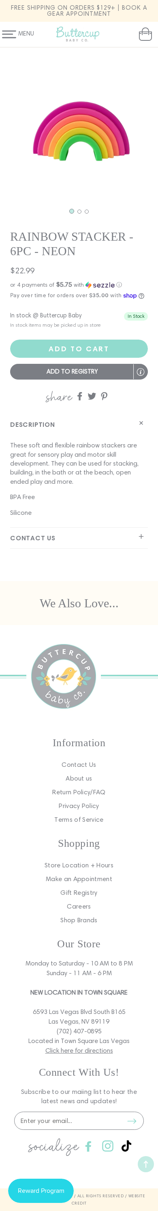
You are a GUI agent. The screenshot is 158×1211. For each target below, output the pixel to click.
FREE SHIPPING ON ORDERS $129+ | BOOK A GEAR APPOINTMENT (79, 10)
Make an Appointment (79, 879)
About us (79, 778)
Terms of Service (78, 819)
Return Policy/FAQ (78, 792)
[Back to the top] (146, 1164)
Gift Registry (78, 892)
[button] (144, 34)
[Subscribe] (132, 1121)
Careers (79, 906)
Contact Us (79, 764)
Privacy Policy (79, 806)
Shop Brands (79, 920)
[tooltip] (141, 372)
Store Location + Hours (79, 865)
